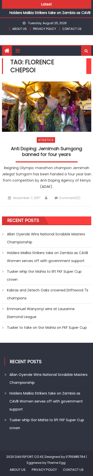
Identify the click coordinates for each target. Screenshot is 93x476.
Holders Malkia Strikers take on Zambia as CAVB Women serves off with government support (47, 256)
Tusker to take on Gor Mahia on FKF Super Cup (47, 327)
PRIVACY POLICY (44, 29)
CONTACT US (72, 29)
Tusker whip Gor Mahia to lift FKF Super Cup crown (44, 275)
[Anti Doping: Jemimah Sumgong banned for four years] (46, 106)
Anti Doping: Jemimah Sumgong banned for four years (46, 151)
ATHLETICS (46, 140)
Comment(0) (69, 198)
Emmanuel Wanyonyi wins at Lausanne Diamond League (41, 312)
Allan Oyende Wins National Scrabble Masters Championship (46, 238)
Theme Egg (56, 462)
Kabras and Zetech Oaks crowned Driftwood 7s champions (47, 294)
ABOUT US (19, 29)
